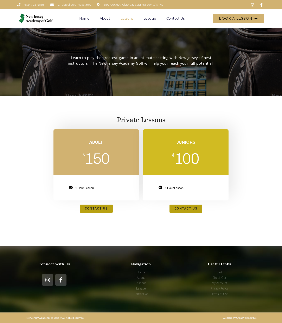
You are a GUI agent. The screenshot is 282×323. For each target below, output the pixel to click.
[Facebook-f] (60, 280)
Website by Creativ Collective (240, 317)
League (149, 18)
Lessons (127, 18)
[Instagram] (47, 280)
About (105, 18)
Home (84, 18)
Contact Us (175, 18)
